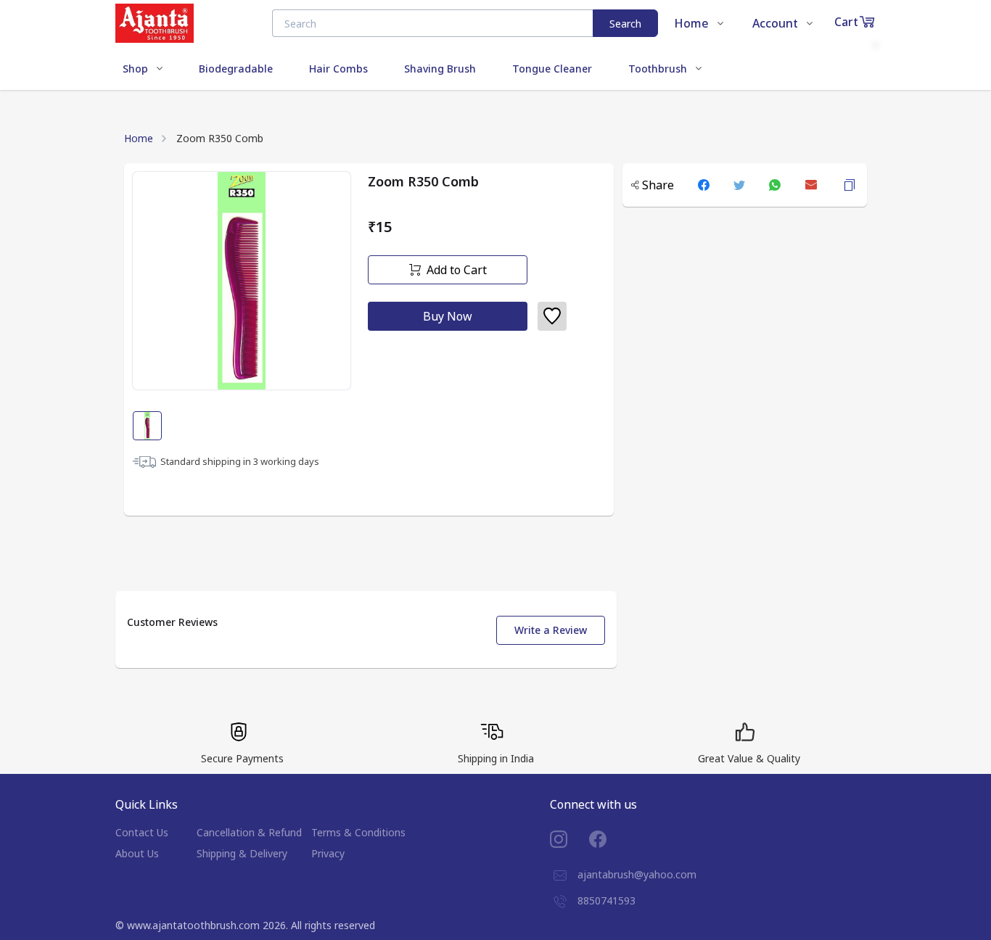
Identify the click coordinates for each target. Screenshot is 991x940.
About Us (137, 853)
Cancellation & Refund (249, 832)
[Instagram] (569, 839)
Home (138, 138)
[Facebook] (608, 839)
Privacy (328, 853)
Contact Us (141, 832)
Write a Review (550, 630)
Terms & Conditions (358, 832)
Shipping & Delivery (242, 853)
